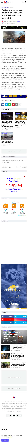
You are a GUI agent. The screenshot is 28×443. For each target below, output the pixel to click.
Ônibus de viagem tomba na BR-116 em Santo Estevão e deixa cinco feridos (20, 123)
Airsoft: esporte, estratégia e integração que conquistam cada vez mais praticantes (18, 364)
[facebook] (7, 415)
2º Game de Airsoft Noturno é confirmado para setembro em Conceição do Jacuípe (18, 347)
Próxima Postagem (21, 167)
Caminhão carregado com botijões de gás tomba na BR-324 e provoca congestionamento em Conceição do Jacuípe (7, 124)
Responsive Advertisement (14, 151)
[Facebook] (2, 104)
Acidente (11, 7)
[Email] (16, 104)
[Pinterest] (13, 104)
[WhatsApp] (9, 104)
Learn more (10, 437)
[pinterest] (20, 415)
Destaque (12, 100)
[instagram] (17, 415)
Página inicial (4, 7)
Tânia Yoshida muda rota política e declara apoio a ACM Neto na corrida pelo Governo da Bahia (17, 356)
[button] (2, 2)
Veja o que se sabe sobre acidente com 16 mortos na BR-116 (7, 143)
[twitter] (10, 415)
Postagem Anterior (6, 167)
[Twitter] (6, 104)
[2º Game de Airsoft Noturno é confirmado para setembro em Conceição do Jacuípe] (5, 348)
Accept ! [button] (5, 440)
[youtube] (14, 415)
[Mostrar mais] (19, 104)
